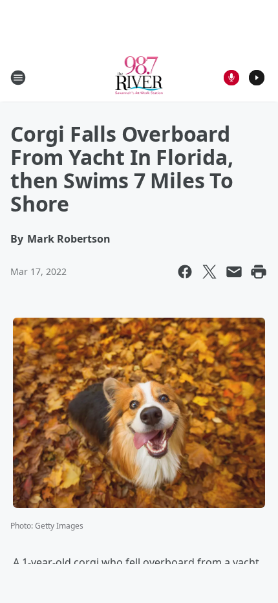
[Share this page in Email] (234, 272)
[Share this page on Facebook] (185, 272)
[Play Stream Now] (256, 77)
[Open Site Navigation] (18, 77)
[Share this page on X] (209, 272)
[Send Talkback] (231, 77)
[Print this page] (259, 272)
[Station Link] (139, 77)
